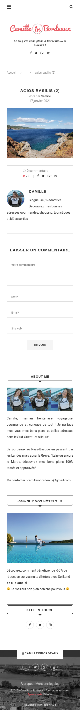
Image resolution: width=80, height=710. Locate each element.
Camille (46, 96)
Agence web (35, 694)
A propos (27, 683)
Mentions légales (47, 683)
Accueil (11, 72)
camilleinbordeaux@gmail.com (49, 480)
